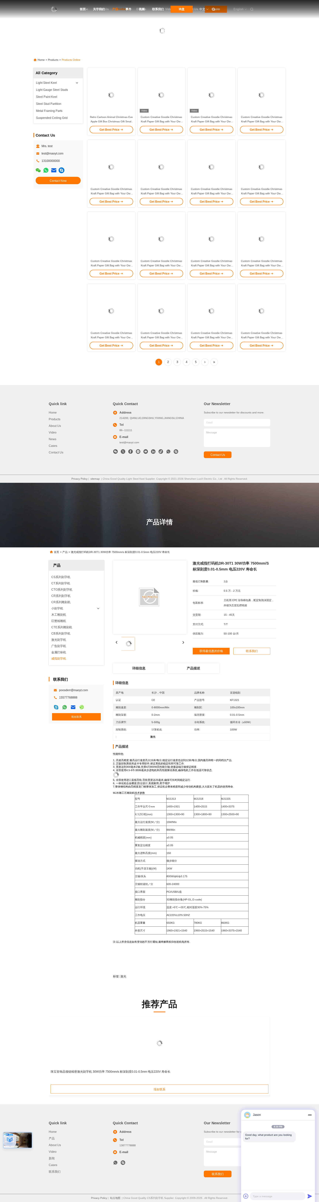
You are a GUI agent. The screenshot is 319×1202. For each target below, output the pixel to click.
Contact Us (56, 452)
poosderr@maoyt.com (73, 690)
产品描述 (193, 668)
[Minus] (310, 1115)
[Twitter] (123, 452)
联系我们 (158, 9)
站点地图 (115, 1197)
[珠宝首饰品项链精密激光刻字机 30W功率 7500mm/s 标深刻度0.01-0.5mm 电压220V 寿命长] (159, 1043)
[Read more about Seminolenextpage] (205, 362)
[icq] (82, 707)
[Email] (53, 170)
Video (52, 432)
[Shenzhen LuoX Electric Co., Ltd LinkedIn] (153, 452)
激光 (123, 976)
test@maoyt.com (52, 153)
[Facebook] (130, 452)
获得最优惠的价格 (211, 651)
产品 (115, 9)
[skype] (56, 707)
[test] (61, 170)
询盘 (182, 9)
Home (41, 59)
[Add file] (245, 1196)
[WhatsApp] (46, 170)
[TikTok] (160, 452)
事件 (128, 9)
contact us (217, 454)
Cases (53, 445)
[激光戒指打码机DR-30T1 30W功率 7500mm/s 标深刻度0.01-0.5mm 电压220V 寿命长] (150, 597)
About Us (55, 425)
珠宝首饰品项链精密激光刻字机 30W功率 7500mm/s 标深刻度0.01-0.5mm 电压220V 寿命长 (110, 1071)
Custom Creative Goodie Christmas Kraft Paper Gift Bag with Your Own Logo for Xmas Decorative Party (161, 121)
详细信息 (138, 668)
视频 (142, 9)
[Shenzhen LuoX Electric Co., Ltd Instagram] (138, 452)
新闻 (52, 1158)
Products (53, 59)
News (52, 439)
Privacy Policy (79, 478)
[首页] (54, 9)
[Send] (310, 1196)
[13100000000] (168, 452)
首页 (83, 9)
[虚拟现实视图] (9, 1140)
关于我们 (99, 9)
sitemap (95, 478)
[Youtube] (145, 452)
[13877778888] (115, 1163)
